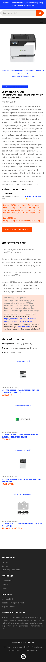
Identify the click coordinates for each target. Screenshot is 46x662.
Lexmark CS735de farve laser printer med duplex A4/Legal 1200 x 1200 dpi (20, 435)
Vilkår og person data (11, 570)
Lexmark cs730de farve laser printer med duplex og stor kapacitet (20, 391)
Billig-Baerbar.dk (8, 606)
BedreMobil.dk (7, 599)
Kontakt (5, 566)
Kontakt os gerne (23, 326)
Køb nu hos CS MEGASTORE (18, 230)
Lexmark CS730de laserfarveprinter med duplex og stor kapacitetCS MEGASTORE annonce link (23, 73)
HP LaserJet (7, 581)
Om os (5, 562)
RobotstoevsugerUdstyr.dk (13, 603)
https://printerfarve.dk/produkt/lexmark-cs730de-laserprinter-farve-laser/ (20, 320)
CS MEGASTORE (8, 193)
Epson (4, 588)
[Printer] (18, 344)
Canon (5, 584)
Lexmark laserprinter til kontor (24, 348)
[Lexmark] (27, 344)
